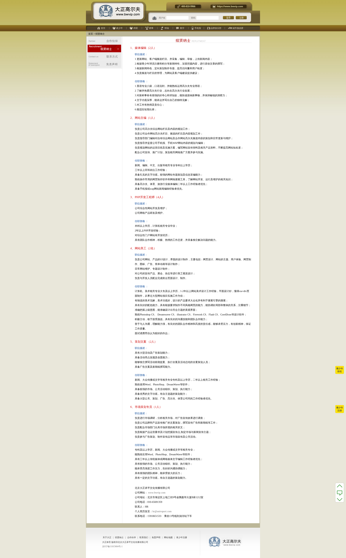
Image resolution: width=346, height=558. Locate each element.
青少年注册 (181, 537)
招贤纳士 (119, 537)
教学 (182, 28)
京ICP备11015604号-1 (112, 546)
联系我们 (143, 537)
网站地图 (168, 537)
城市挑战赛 (237, 28)
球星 (136, 28)
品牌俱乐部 (215, 28)
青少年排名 (339, 370)
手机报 (197, 28)
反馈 (339, 492)
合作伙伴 (131, 537)
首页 (103, 28)
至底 (339, 499)
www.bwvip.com (156, 492)
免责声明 (156, 537)
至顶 (339, 486)
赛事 (151, 28)
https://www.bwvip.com (230, 6)
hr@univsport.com (162, 511)
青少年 (119, 28)
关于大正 (107, 537)
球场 (167, 28)
